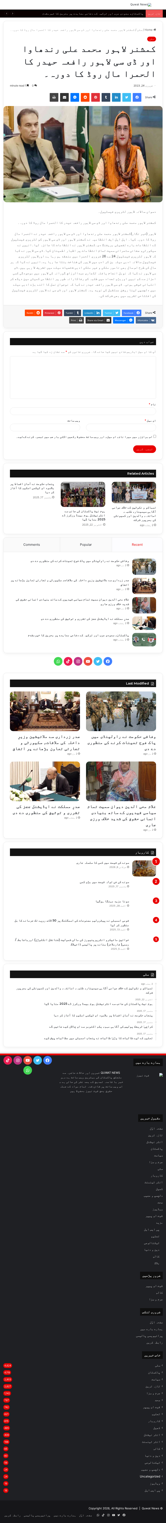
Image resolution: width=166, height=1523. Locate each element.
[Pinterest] (95, 97)
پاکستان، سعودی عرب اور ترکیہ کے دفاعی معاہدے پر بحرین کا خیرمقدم (93, 13)
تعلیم (155, 1236)
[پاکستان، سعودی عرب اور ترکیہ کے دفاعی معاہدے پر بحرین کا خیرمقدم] (144, 639)
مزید (159, 1222)
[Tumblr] (106, 97)
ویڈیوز (157, 1209)
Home (149, 29)
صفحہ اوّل (156, 1128)
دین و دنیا (152, 1249)
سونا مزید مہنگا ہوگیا (112, 901)
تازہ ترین (155, 1135)
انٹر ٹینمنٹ (154, 1182)
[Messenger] (74, 97)
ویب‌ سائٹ (73, 420)
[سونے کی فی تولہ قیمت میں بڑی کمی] (144, 888)
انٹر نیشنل (154, 1142)
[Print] (54, 97)
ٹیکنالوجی (152, 1243)
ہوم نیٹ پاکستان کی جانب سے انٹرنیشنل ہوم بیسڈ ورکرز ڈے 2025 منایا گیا (83, 515)
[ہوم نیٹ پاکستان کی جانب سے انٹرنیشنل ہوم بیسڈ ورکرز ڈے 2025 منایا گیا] (83, 494)
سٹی (139, 29)
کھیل (159, 1189)
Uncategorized (150, 1476)
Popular (86, 545)
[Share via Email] (64, 97)
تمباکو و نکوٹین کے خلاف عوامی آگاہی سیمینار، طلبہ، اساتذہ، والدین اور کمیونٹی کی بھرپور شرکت (134, 513)
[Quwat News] (140, 5)
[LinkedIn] (116, 97)
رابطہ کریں (154, 1342)
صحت (160, 1202)
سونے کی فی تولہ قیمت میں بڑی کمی (104, 882)
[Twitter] (126, 97)
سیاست (158, 1155)
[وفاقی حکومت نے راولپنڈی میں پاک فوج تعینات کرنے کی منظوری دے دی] (144, 567)
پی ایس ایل (152, 1229)
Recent (137, 545)
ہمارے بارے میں (151, 1329)
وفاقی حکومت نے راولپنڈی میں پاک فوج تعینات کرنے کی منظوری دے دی (79, 561)
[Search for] (160, 6)
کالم (156, 1256)
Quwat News (150, 1508)
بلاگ (157, 1263)
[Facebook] (137, 97)
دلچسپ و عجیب (153, 1195)
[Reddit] (85, 97)
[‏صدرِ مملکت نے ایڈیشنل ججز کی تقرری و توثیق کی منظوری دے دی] (144, 623)
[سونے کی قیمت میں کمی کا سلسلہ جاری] (144, 868)
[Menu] (5, 6)
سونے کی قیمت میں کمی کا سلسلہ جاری (102, 862)
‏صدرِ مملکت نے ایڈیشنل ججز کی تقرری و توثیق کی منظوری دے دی (85, 619)
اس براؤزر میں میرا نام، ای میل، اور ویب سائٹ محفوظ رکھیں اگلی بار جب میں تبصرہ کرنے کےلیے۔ (84, 436)
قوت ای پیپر (154, 1215)
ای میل (150, 420)
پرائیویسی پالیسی (149, 1335)
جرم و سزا (156, 1162)
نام (152, 404)
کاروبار (157, 1175)
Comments (31, 545)
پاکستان (157, 1148)
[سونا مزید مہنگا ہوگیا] (144, 907)
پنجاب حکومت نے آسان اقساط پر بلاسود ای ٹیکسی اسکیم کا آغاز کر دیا (32, 488)
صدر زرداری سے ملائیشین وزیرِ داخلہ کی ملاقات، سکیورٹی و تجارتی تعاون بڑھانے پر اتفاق (46, 742)
